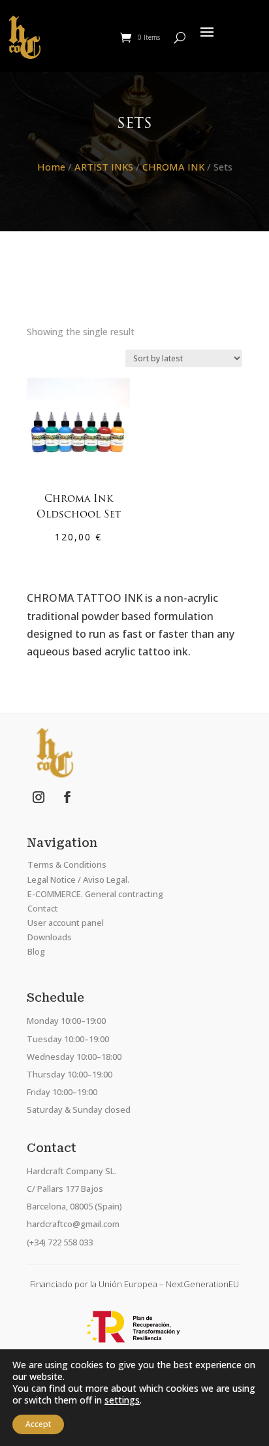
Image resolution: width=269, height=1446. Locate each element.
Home (51, 166)
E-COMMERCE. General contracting (95, 894)
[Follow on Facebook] (67, 797)
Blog (36, 951)
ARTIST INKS (103, 166)
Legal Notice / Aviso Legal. (78, 879)
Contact (42, 908)
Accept (38, 1424)
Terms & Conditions (66, 864)
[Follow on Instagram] (38, 797)
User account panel (65, 922)
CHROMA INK (173, 166)
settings (122, 1400)
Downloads (49, 937)
